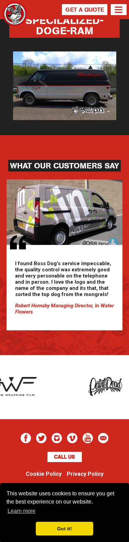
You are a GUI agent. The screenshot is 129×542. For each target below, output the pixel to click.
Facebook (26, 438)
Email (103, 438)
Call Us (64, 457)
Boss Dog (15, 22)
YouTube (88, 438)
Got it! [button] (64, 528)
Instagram (57, 438)
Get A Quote (84, 9)
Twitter (41, 438)
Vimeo (72, 438)
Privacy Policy (85, 474)
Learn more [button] (21, 511)
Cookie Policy (44, 474)
